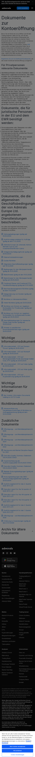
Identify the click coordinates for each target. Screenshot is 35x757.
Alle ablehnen (17, 750)
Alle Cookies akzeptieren (17, 746)
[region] (17, 744)
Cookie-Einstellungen (17, 754)
